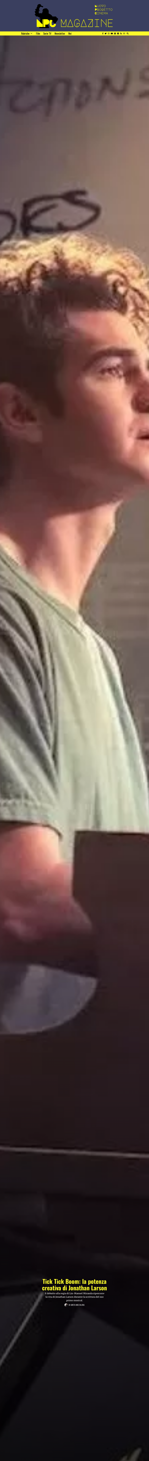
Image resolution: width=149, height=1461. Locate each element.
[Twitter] (105, 33)
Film (38, 33)
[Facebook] (103, 33)
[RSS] (121, 33)
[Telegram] (118, 33)
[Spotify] (115, 33)
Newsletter (60, 33)
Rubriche (25, 33)
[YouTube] (111, 33)
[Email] (124, 33)
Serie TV (47, 33)
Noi (69, 33)
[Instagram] (108, 33)
